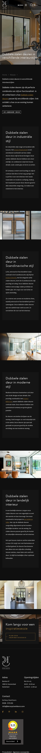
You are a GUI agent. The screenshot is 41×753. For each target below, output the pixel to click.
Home (4, 75)
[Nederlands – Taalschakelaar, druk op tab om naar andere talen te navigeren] (36, 5)
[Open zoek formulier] (31, 5)
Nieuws (13, 75)
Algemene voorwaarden (21, 752)
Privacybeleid (7, 752)
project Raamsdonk (20, 150)
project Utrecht (11, 278)
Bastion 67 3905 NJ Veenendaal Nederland (9, 684)
